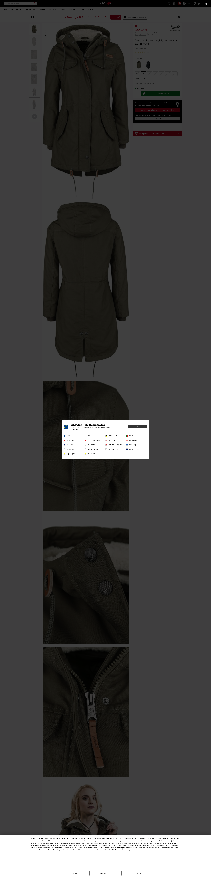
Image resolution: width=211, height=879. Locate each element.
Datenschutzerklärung (122, 850)
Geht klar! (76, 873)
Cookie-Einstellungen (55, 850)
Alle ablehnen (105, 873)
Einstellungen (135, 873)
